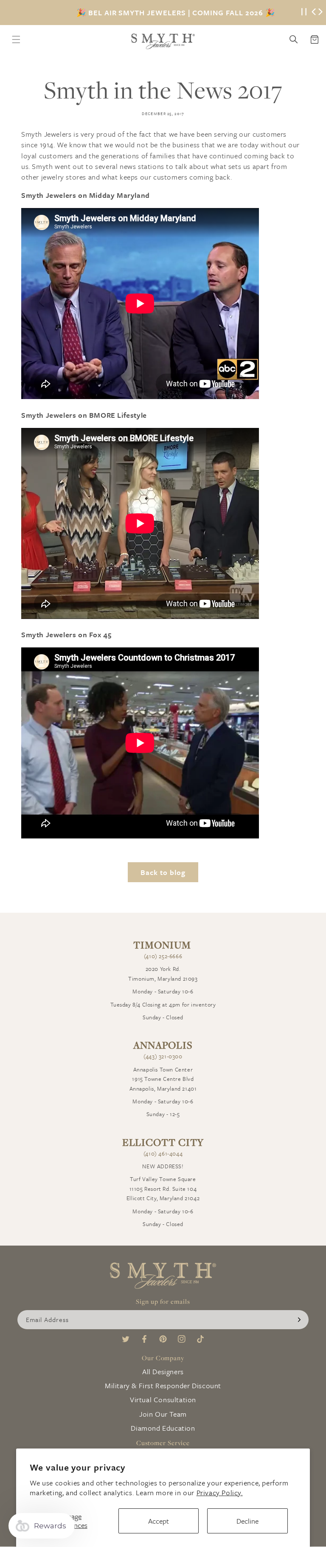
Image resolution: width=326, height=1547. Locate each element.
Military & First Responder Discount (163, 1385)
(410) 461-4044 (163, 1153)
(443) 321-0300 (162, 1056)
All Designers (163, 1371)
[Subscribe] (299, 1320)
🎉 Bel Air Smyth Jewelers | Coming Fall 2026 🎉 (175, 12)
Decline (247, 1521)
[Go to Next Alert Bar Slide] (320, 12)
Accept (158, 1521)
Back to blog (163, 872)
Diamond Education (163, 1428)
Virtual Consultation (163, 1399)
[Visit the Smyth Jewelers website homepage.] (163, 41)
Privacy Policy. (220, 1492)
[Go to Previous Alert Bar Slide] (313, 12)
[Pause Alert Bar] (304, 12)
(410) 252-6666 (163, 956)
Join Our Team (163, 1414)
